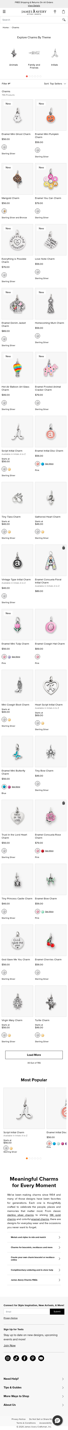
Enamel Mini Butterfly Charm (13, 772)
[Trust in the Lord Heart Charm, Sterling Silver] (4, 850)
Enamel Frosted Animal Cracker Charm (48, 388)
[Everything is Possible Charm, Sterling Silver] (4, 274)
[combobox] (34, 19)
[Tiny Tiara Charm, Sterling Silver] (4, 531)
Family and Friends (34, 66)
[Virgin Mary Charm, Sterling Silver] (4, 1035)
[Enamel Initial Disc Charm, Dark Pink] (62, 1143)
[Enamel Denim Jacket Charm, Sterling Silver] (4, 338)
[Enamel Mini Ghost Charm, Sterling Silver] (4, 147)
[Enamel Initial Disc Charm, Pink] (37, 463)
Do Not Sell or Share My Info (43, 1419)
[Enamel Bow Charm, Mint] (42, 911)
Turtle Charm (42, 1020)
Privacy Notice (11, 1317)
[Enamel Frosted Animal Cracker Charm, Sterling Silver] (37, 402)
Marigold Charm (10, 198)
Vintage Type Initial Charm (16, 579)
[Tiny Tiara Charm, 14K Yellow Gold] (9, 531)
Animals (13, 65)
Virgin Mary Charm (12, 1020)
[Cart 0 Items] (63, 11)
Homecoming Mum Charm (49, 323)
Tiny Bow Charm (44, 770)
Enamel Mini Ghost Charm (16, 134)
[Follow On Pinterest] (33, 1358)
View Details (34, 5)
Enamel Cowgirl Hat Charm (50, 643)
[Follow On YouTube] (41, 1358)
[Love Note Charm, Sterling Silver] (37, 271)
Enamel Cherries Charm (48, 959)
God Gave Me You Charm (16, 959)
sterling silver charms (20, 1215)
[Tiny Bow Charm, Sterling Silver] (37, 783)
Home (6, 27)
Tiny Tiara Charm (11, 517)
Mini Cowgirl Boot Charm (15, 704)
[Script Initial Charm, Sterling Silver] (4, 468)
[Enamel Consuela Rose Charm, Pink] (37, 850)
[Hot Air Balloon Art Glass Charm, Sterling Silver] (4, 402)
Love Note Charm (45, 259)
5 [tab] (38, 77)
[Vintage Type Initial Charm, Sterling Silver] (4, 595)
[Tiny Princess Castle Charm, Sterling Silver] (4, 911)
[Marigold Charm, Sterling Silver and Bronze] (4, 211)
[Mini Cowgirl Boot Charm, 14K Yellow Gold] (9, 719)
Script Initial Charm (12, 450)
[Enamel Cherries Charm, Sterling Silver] (37, 972)
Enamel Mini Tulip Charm (15, 643)
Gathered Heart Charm (47, 517)
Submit (57, 1311)
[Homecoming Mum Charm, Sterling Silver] (37, 335)
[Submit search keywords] (65, 19)
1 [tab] (27, 77)
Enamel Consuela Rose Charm (48, 836)
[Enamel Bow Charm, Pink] (37, 911)
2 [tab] (29, 77)
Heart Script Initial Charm (49, 704)
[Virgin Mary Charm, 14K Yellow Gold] (9, 1035)
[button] (57, 1420)
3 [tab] (32, 77)
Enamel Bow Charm (46, 898)
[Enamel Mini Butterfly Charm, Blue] (4, 786)
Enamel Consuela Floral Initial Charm (48, 581)
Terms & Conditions (26, 1422)
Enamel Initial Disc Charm (49, 450)
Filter (5, 83)
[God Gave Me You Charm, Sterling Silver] (4, 972)
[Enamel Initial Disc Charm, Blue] (42, 464)
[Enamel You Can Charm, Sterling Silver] (37, 211)
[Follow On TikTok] (16, 1358)
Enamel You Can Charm (48, 198)
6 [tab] (40, 77)
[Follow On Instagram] (8, 1358)
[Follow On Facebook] (24, 1358)
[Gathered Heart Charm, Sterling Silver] (37, 531)
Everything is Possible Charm (14, 260)
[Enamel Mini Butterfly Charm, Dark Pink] (9, 787)
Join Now (10, 1345)
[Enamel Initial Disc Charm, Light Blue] (58, 1143)
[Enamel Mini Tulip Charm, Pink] (4, 656)
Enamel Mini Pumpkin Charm (47, 135)
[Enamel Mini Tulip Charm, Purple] (9, 657)
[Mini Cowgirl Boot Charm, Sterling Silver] (4, 719)
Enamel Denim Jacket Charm (14, 324)
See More (49, 463)
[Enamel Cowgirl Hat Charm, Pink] (37, 656)
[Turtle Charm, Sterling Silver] (37, 1035)
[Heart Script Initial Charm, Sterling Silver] (37, 722)
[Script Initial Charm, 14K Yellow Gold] (9, 469)
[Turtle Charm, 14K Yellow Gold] (42, 1035)
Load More (34, 1055)
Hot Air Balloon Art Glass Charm (15, 388)
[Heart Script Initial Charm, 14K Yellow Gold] (42, 723)
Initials (54, 65)
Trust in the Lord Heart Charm (14, 836)
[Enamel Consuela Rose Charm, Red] (42, 851)
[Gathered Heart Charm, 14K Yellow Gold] (42, 531)
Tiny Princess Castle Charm (17, 898)
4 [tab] (35, 77)
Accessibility (45, 1422)
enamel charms (40, 1219)
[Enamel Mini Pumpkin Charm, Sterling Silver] (37, 150)
